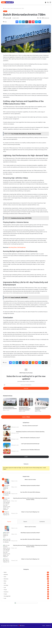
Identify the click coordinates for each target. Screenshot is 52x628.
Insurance (6, 591)
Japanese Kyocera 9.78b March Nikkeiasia (30, 449)
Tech (5, 576)
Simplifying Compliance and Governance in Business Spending (30, 431)
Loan (5, 598)
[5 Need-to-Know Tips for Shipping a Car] (7, 513)
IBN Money (22, 625)
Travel (5, 589)
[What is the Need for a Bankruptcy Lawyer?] (7, 439)
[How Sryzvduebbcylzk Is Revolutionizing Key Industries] (10, 402)
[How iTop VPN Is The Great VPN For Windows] (7, 493)
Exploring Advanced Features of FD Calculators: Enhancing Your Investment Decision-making (30, 498)
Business (6, 574)
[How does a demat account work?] (7, 427)
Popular (9, 521)
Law (5, 587)
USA (5, 583)
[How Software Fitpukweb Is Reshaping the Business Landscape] (42, 402)
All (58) (26, 456)
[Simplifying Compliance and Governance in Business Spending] (7, 433)
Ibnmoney (6, 578)
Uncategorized (7, 596)
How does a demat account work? (30, 425)
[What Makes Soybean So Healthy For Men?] (7, 487)
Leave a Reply (26, 417)
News (5, 581)
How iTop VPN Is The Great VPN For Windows (30, 492)
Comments (42, 521)
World (8, 8)
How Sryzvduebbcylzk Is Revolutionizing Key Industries (10, 408)
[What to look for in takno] (7, 481)
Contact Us (48, 625)
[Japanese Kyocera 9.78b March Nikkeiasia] (7, 451)
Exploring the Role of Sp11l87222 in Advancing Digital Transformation (24, 408)
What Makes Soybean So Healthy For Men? (30, 485)
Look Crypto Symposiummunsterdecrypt (30, 443)
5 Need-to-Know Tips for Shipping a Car (30, 511)
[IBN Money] (7, 2)
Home (5, 8)
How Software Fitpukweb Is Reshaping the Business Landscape (41, 408)
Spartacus (8, 18)
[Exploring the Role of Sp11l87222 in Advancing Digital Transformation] (26, 402)
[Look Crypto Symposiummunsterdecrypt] (7, 445)
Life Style (6, 585)
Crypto (5, 593)
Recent (25, 521)
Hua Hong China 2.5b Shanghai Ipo (17, 247)
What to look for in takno (30, 479)
